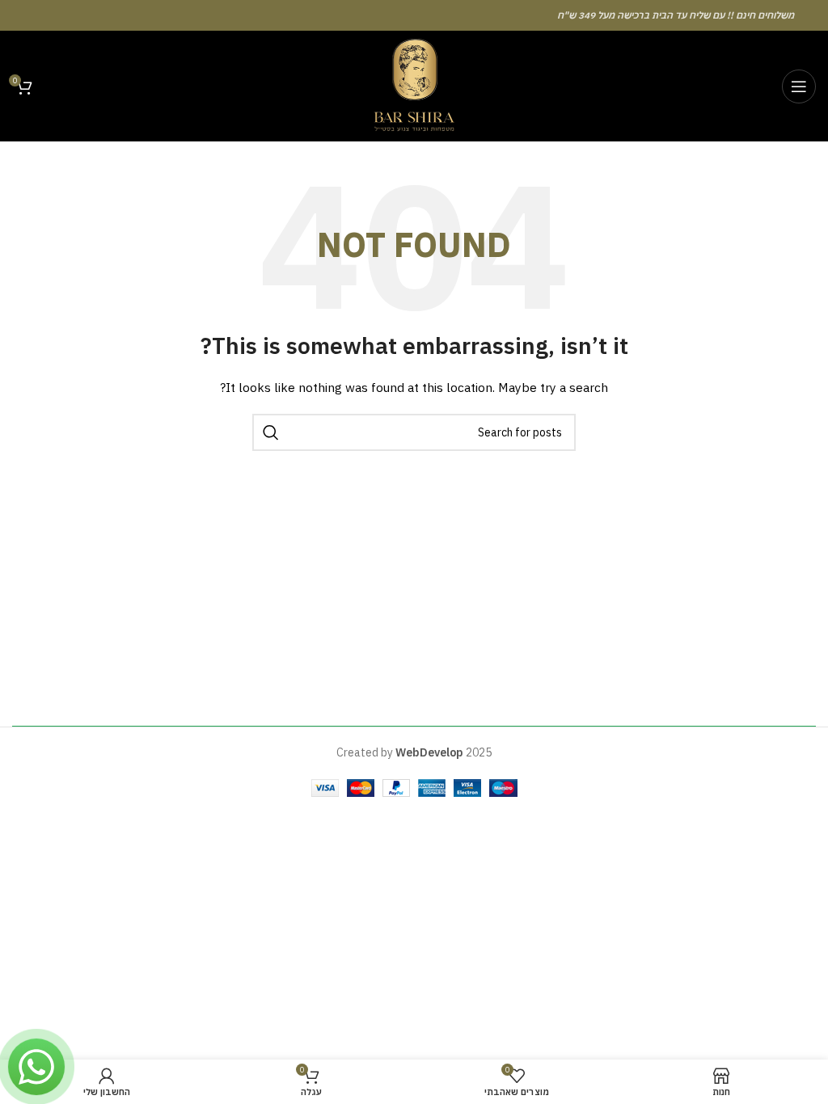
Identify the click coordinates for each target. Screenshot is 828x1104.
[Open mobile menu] (799, 86)
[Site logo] (414, 85)
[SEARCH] (270, 432)
